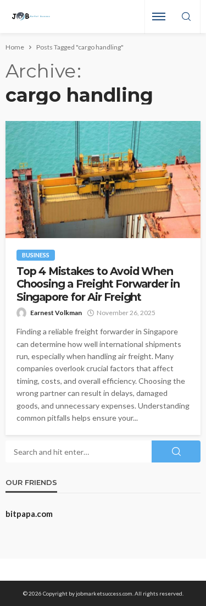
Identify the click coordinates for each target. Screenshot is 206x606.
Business (35, 254)
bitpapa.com (29, 514)
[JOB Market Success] (31, 16)
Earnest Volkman (56, 312)
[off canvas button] (158, 16)
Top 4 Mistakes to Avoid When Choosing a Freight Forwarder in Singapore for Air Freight (98, 284)
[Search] (186, 17)
